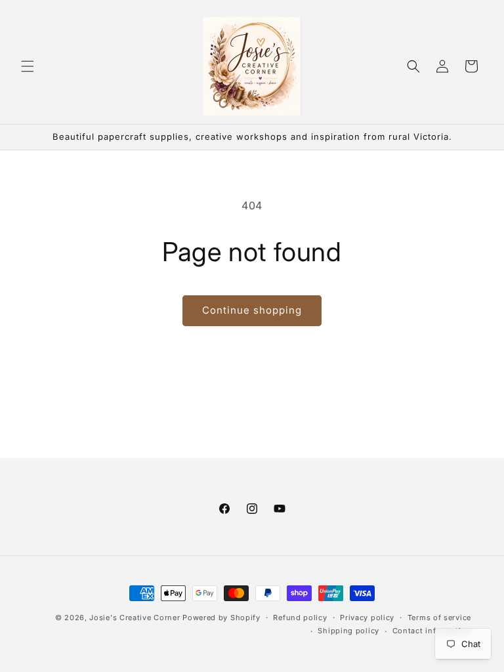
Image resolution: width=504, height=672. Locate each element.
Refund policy (300, 617)
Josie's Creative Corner (134, 617)
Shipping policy (348, 630)
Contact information (431, 630)
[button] (27, 66)
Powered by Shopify (221, 617)
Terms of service (439, 617)
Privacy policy (367, 617)
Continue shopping (252, 310)
